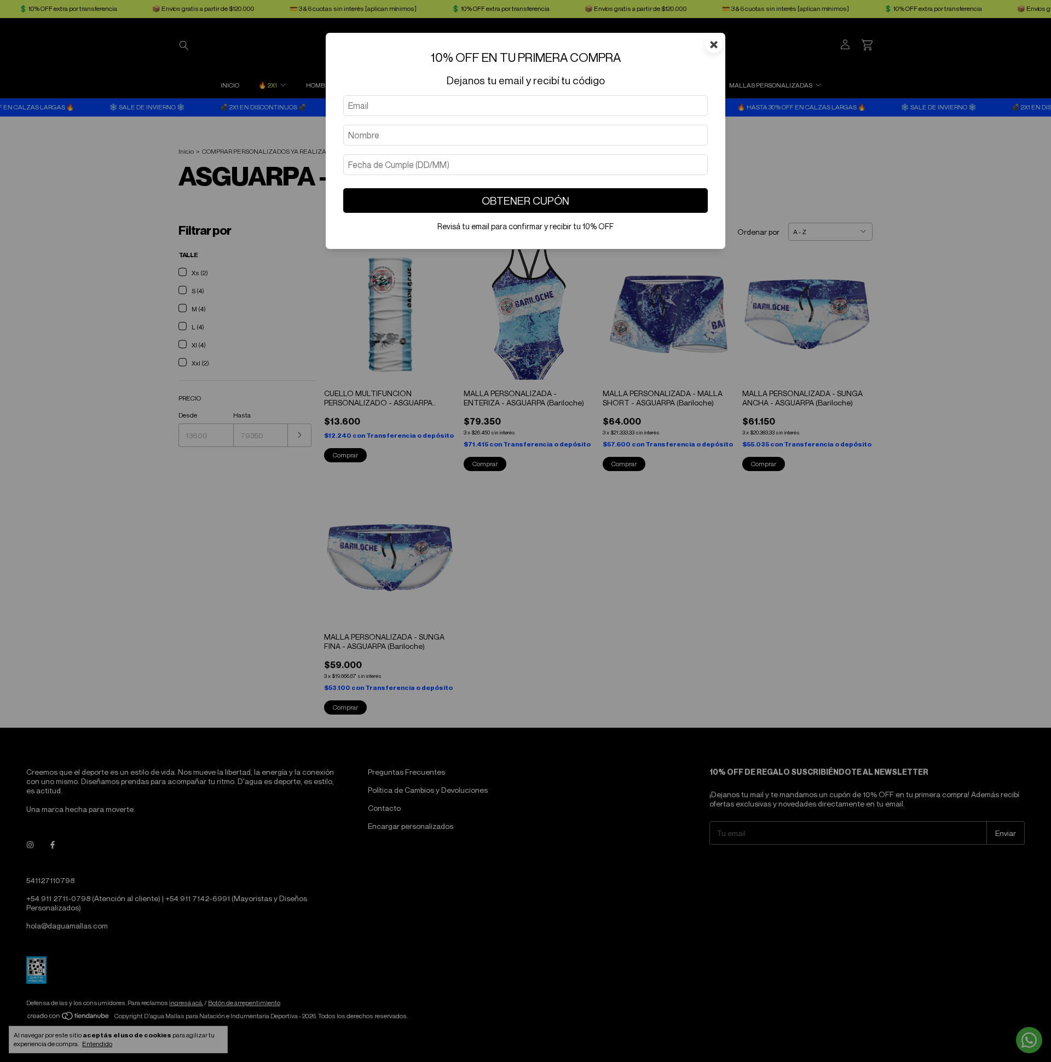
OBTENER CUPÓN (525, 200)
